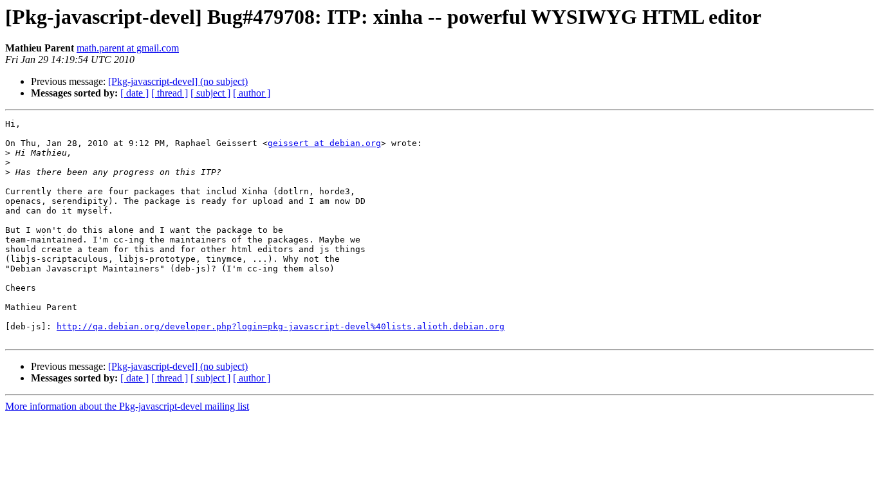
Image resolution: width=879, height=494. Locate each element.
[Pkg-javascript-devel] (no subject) (178, 81)
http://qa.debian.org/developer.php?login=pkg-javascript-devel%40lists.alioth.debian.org (280, 326)
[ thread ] (169, 92)
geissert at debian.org (324, 143)
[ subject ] (210, 92)
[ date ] (134, 92)
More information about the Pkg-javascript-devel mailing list (127, 406)
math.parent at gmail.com (128, 47)
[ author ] (251, 92)
